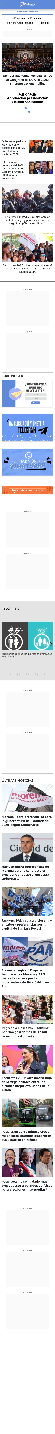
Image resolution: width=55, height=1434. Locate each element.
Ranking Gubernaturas (20, 23)
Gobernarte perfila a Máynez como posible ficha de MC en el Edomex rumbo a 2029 (14, 148)
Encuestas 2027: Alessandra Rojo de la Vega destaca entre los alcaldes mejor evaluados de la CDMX (27, 1084)
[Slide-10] (28, 674)
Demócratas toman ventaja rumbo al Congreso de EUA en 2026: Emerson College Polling (27, 79)
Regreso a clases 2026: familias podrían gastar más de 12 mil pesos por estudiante (26, 1032)
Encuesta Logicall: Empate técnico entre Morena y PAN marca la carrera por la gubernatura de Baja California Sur (26, 978)
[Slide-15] (37, 674)
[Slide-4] (17, 674)
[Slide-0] (10, 674)
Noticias (44, 23)
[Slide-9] (26, 674)
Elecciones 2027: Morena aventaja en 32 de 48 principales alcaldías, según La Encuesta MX (27, 268)
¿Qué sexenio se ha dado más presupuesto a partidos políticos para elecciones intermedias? (27, 1185)
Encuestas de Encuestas (28, 18)
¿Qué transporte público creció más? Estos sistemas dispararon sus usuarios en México (26, 1135)
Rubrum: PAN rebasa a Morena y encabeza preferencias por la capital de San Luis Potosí (27, 924)
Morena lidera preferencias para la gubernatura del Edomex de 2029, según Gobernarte (27, 821)
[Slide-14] (35, 674)
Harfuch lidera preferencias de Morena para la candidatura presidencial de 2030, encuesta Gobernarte (25, 872)
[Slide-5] (19, 674)
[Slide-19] (44, 674)
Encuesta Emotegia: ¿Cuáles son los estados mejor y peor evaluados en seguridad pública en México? (27, 220)
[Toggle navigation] (3, 4)
